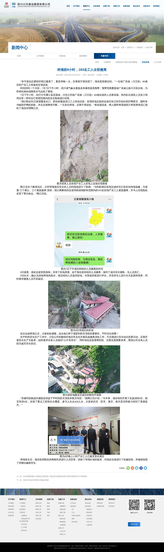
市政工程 (38, 512)
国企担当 (136, 6)
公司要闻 (40, 56)
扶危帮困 (89, 518)
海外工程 (38, 515)
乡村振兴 (89, 515)
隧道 (48, 506)
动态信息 (88, 503)
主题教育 (24, 515)
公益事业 (89, 525)
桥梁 (48, 509)
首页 (68, 6)
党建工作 (116, 6)
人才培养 (24, 527)
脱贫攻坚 (89, 512)
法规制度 (63, 525)
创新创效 (126, 6)
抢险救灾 (89, 509)
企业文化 (11, 512)
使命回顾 (88, 506)
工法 (73, 512)
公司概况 (11, 503)
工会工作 (63, 531)
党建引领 (61, 503)
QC (73, 509)
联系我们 (156, 6)
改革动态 (24, 530)
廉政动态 (63, 518)
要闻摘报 (63, 522)
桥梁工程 (38, 509)
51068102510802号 (80, 548)
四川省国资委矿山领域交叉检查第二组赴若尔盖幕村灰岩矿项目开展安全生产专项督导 (55, 476)
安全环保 (149, 47)
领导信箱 (134, 524)
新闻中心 (86, 6)
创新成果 (73, 506)
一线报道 (62, 56)
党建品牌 (63, 509)
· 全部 (96, 62)
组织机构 (11, 506)
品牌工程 (106, 6)
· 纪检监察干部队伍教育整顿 (125, 62)
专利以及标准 (76, 515)
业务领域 (96, 6)
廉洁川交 (61, 515)
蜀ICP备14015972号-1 (60, 548)
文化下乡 (89, 522)
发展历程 (11, 515)
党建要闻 (63, 506)
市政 (48, 512)
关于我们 (76, 6)
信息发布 (146, 6)
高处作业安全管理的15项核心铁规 (36, 480)
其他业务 (38, 518)
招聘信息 (100, 503)
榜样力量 (63, 512)
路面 (48, 503)
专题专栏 (140, 47)
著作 (73, 518)
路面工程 (38, 503)
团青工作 (63, 534)
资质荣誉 (11, 509)
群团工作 (61, 528)
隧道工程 (38, 506)
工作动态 (73, 503)
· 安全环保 (145, 62)
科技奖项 (74, 522)
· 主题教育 (106, 62)
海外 (48, 515)
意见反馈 (111, 506)
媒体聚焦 (83, 56)
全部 (19, 56)
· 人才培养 (157, 62)
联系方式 (111, 503)
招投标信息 (100, 506)
